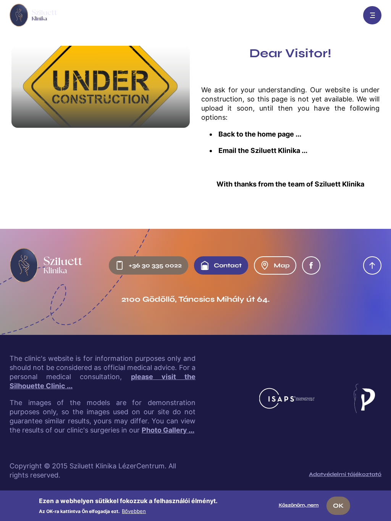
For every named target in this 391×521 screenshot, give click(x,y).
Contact (228, 265)
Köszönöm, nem (299, 505)
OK (338, 505)
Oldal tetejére (372, 265)
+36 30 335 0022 (155, 265)
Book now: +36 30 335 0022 (348, 15)
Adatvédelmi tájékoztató (345, 474)
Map (282, 265)
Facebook (311, 265)
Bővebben (134, 511)
